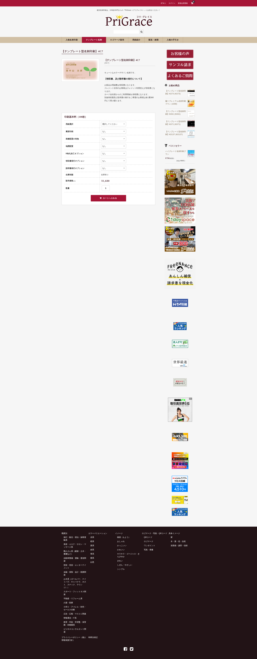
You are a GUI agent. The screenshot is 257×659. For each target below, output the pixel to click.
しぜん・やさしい (124, 565)
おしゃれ (121, 541)
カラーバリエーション (97, 533)
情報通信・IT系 (70, 618)
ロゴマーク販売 (117, 40)
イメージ (119, 533)
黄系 (92, 545)
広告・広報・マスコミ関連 (75, 614)
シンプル (121, 569)
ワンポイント (149, 545)
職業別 (64, 533)
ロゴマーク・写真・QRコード (154, 533)
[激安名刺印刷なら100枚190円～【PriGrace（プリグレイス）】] (128, 24)
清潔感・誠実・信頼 (179, 545)
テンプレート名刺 (94, 40)
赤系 (92, 537)
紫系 (92, 558)
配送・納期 (154, 40)
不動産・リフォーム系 (73, 598)
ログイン (172, 3)
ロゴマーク (148, 541)
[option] (80, 70)
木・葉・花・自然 (178, 541)
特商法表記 (93, 637)
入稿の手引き (173, 40)
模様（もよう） (123, 537)
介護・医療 (68, 603)
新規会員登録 (183, 3)
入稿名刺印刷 (72, 40)
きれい (120, 561)
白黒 (92, 562)
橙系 (92, 541)
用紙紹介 (136, 40)
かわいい (121, 550)
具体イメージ (174, 533)
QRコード (148, 537)
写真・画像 (148, 550)
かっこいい (121, 545)
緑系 (92, 550)
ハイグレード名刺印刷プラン (175, 152)
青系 (92, 554)
